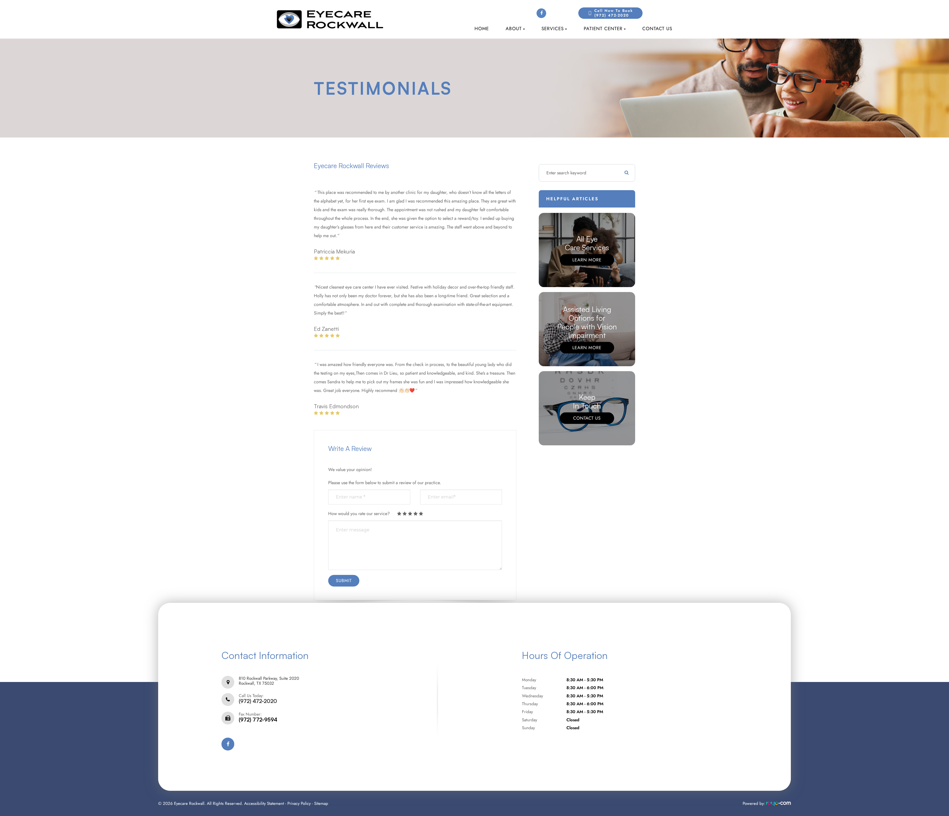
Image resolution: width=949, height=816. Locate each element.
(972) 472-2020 (258, 701)
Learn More (587, 260)
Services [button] (552, 28)
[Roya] (778, 803)
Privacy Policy (299, 803)
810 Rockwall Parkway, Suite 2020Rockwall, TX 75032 (269, 680)
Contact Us (657, 28)
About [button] (514, 28)
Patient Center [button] (603, 28)
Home (481, 28)
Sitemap (321, 803)
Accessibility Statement (264, 803)
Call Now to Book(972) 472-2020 (613, 13)
